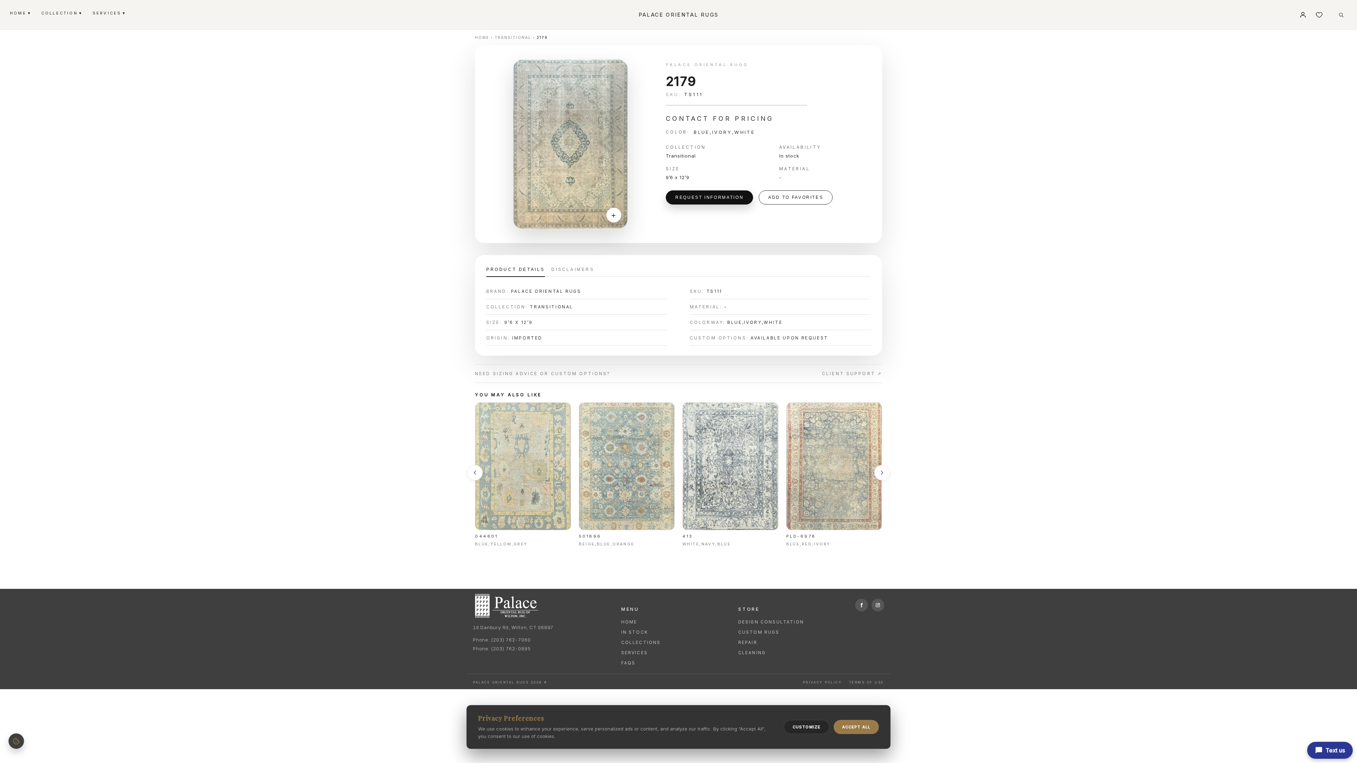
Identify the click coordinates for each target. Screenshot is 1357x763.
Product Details (515, 269)
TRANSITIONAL (513, 37)
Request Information (709, 197)
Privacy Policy (822, 682)
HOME (20, 13)
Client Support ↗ (852, 373)
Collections (641, 642)
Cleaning (752, 652)
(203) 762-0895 (510, 648)
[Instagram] (877, 605)
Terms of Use (866, 682)
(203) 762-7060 (510, 640)
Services (634, 652)
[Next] (882, 472)
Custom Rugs (759, 632)
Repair (747, 642)
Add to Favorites (795, 197)
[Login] (1303, 15)
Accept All (856, 726)
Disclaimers (572, 269)
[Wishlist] (1319, 15)
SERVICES (109, 13)
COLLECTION (61, 13)
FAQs (628, 663)
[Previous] (475, 472)
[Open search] (1341, 15)
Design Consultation (771, 622)
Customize (807, 726)
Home (629, 622)
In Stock (634, 632)
